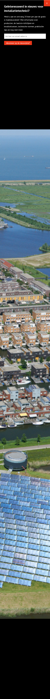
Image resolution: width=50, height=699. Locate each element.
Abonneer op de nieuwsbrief (18, 43)
